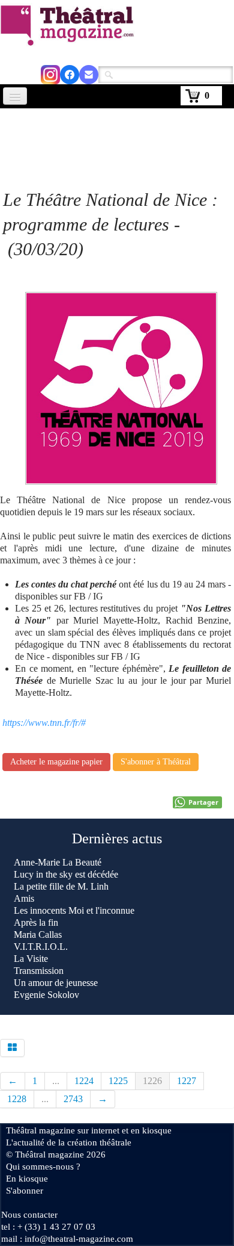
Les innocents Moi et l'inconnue (74, 910)
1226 (152, 1081)
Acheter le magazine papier (56, 761)
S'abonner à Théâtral (156, 761)
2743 (73, 1099)
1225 (118, 1081)
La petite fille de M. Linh (61, 886)
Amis (25, 898)
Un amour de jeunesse (56, 983)
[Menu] (15, 96)
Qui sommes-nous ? (43, 1166)
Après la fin (36, 922)
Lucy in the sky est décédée (66, 874)
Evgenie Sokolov (46, 995)
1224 (84, 1081)
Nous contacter (29, 1215)
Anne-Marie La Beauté (57, 862)
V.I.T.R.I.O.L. (41, 946)
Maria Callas (38, 934)
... (55, 1081)
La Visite (32, 958)
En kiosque (27, 1178)
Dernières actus (117, 838)
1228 (16, 1099)
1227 (186, 1081)
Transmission (39, 970)
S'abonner (24, 1190)
